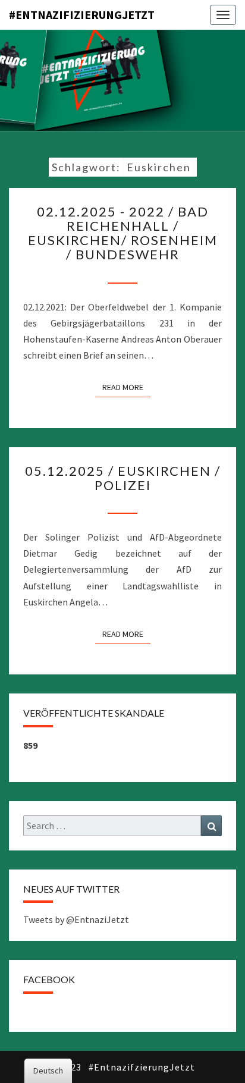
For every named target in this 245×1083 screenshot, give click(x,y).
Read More (126, 387)
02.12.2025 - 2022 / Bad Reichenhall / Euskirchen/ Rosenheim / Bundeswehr (123, 233)
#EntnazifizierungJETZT (82, 14)
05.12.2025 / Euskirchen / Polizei (123, 478)
